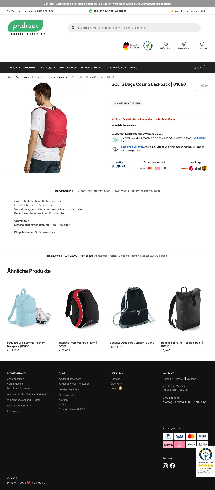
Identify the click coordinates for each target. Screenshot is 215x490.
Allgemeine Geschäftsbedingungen (27, 394)
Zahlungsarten (15, 378)
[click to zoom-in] (57, 127)
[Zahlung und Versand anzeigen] (185, 440)
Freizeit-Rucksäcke (58, 77)
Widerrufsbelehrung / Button (24, 399)
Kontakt (115, 378)
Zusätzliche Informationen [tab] (94, 191)
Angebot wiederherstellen (74, 383)
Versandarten (15, 383)
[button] (201, 67)
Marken (135, 255)
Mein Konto (184, 48)
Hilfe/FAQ (179, 378)
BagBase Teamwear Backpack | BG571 (77, 344)
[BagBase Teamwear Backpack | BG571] (81, 308)
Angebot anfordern (70, 378)
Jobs (114, 388)
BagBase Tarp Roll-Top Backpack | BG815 (182, 344)
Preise (63, 404)
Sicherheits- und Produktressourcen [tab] (137, 191)
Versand (191, 378)
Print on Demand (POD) (72, 409)
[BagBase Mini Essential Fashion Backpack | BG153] (30, 308)
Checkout (202, 48)
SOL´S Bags (160, 255)
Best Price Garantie (18, 388)
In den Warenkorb (185, 356)
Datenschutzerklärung (20, 405)
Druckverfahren (68, 395)
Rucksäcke (38, 77)
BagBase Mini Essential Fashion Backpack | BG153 (26, 344)
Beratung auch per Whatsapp (109, 10)
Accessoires (22, 77)
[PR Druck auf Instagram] (165, 465)
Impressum (13, 411)
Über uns (116, 383)
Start (9, 77)
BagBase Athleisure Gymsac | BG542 (132, 342)
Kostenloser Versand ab (187, 11)
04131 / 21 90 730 (174, 385)
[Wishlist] (48, 284)
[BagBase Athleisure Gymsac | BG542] (133, 308)
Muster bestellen (69, 389)
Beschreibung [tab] (64, 191)
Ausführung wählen (30, 357)
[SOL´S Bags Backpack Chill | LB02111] (206, 85)
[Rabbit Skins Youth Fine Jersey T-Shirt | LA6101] (202, 85)
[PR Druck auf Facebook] (172, 465)
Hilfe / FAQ (165, 48)
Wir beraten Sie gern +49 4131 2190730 (32, 11)
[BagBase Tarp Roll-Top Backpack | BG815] (184, 308)
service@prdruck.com (176, 389)
